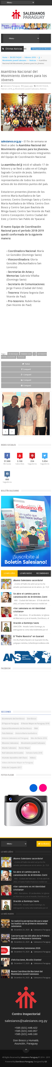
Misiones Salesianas (10, 743)
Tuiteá (27, 364)
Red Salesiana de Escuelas (12, 753)
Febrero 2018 (30, 57)
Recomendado (42, 573)
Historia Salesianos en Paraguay (15, 738)
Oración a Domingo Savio (26, 623)
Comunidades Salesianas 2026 (25, 948)
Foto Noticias (7, 733)
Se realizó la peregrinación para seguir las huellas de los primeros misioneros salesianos (29, 924)
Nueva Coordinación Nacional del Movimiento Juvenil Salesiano (27, 972)
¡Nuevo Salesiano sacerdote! (28, 580)
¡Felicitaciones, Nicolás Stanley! (26, 960)
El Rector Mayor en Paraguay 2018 (35, 723)
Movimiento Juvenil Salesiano (14, 60)
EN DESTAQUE (16, 57)
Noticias (32, 60)
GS (46, 1062)
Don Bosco (31, 719)
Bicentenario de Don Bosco (13, 719)
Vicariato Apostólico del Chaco (14, 758)
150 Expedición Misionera (33, 49)
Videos (33, 758)
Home (4, 57)
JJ (39, 57)
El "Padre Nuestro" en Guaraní (28, 636)
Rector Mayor (24, 748)
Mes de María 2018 (39, 738)
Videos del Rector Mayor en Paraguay (17, 763)
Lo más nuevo (26, 573)
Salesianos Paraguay (29, 1057)
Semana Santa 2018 (34, 753)
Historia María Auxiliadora (26, 733)
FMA (36, 728)
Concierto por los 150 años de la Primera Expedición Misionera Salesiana (30, 937)
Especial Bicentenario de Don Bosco (17, 728)
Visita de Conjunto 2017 (11, 767)
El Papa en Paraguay (10, 723)
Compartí (27, 369)
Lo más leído (9, 573)
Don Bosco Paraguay (24, 1062)
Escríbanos (45, 844)
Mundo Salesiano (9, 748)
